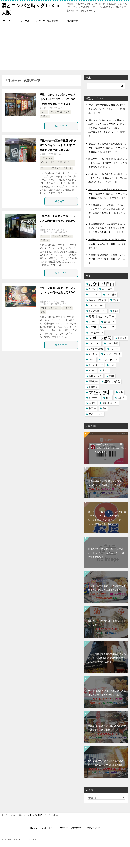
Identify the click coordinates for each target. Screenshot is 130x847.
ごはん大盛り (94, 294)
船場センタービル (110, 403)
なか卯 (115, 311)
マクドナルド (110, 359)
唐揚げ (111, 376)
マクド (92, 360)
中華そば (92, 370)
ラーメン (45, 236)
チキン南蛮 (112, 343)
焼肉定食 (92, 403)
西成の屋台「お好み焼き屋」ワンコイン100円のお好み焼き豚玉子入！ (107, 483)
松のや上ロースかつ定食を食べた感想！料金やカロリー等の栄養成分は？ (107, 762)
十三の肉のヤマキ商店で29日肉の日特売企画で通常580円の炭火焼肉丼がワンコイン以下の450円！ (107, 658)
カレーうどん (108, 327)
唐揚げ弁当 (93, 387)
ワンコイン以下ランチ (59, 112)
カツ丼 (92, 327)
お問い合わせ (71, 20)
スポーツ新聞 (100, 338)
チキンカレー (94, 343)
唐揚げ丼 (93, 381)
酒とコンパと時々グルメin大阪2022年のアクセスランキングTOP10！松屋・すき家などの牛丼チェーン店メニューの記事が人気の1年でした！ (107, 518)
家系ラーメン (94, 398)
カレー (44, 112)
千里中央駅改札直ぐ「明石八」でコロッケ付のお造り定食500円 (58, 292)
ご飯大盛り (111, 294)
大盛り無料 (100, 392)
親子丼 (92, 408)
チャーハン (114, 349)
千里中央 (45, 116)
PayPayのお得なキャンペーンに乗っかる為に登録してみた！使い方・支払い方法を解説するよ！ (107, 448)
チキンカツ (122, 338)
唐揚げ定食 (112, 381)
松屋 (108, 397)
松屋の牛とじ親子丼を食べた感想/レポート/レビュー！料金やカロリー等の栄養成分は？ (107, 147)
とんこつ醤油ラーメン (97, 311)
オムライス (93, 322)
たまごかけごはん (96, 305)
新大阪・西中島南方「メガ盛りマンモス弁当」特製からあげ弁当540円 (107, 588)
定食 (43, 312)
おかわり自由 (101, 283)
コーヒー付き (96, 332)
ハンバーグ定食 (112, 354)
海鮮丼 (121, 397)
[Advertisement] (65, 48)
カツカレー (109, 321)
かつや (92, 289)
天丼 (121, 392)
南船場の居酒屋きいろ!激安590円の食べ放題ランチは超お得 (107, 727)
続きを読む (61, 125)
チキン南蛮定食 (96, 349)
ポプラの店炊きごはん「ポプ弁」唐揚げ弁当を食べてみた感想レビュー (107, 693)
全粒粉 (105, 370)
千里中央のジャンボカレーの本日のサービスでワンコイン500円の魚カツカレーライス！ (58, 99)
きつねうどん (107, 289)
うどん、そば (46, 158)
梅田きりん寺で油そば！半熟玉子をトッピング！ (107, 623)
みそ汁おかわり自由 (101, 316)
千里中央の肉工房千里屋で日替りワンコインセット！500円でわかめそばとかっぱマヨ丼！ (58, 145)
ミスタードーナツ (96, 365)
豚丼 (104, 408)
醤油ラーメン (96, 414)
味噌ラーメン (95, 376)
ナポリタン (93, 354)
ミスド (112, 365)
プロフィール (22, 20)
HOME (6, 20)
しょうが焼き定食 (98, 300)
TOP (23, 815)
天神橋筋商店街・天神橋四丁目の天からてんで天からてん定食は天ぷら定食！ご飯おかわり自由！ (107, 209)
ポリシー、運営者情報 (47, 20)
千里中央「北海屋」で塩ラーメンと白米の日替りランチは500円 (58, 221)
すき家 (115, 300)
